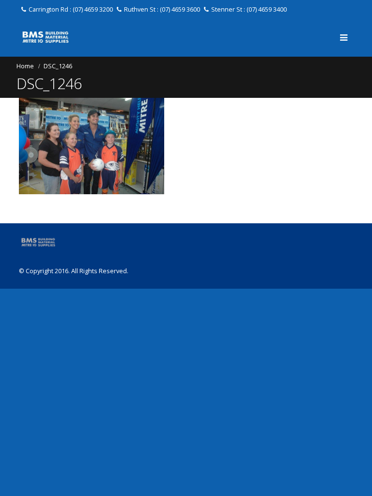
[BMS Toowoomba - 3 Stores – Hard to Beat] (45, 37)
